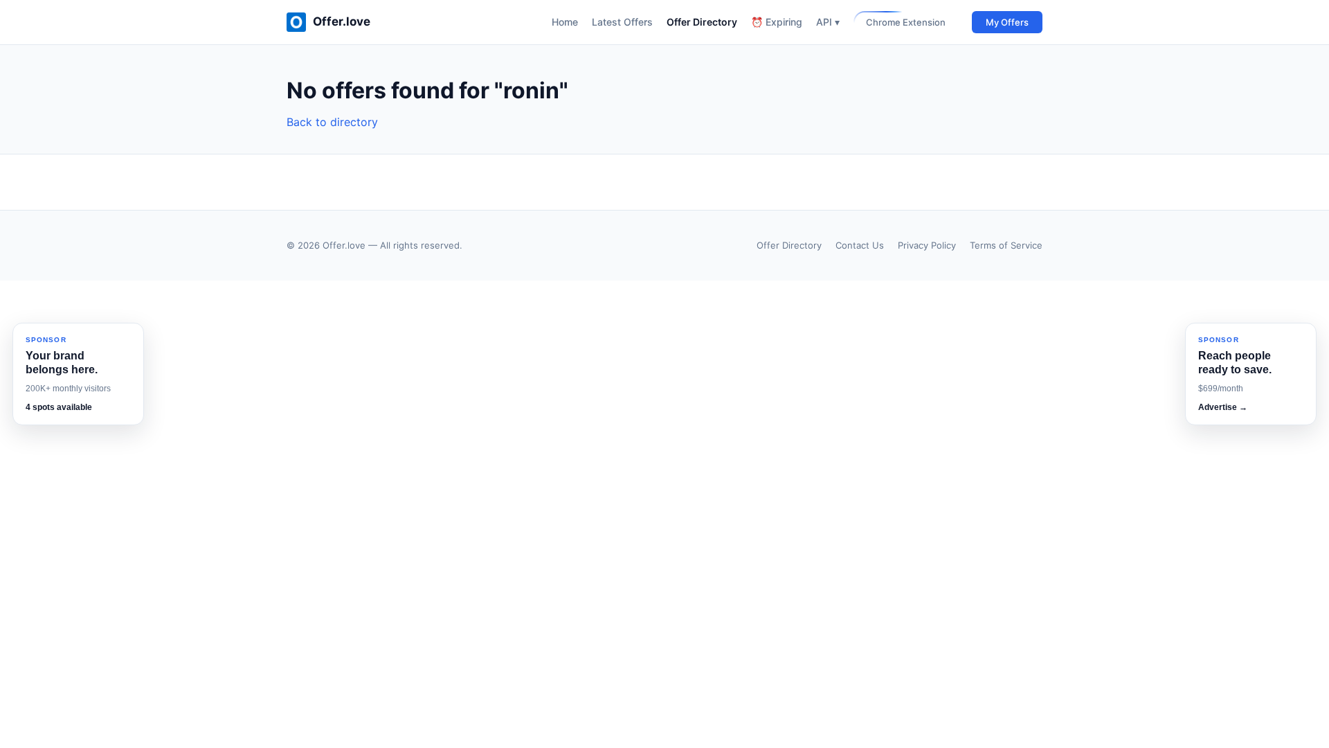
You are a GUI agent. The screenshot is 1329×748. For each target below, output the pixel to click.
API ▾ (828, 22)
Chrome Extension (906, 22)
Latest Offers (622, 22)
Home (565, 22)
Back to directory (332, 122)
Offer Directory (702, 22)
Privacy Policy (927, 245)
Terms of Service (1006, 245)
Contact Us (859, 245)
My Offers (1007, 22)
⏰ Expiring (776, 22)
